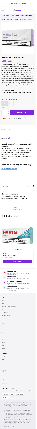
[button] (32, 10)
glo (2, 359)
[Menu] (4, 10)
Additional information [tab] (9, 134)
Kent (2, 339)
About (3, 303)
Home (3, 19)
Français (4, 377)
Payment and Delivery (9, 169)
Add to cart (22, 112)
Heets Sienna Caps (9, 256)
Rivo (2, 345)
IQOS (3, 356)
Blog (2, 300)
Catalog (9, 19)
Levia (3, 342)
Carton (4, 103)
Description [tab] (5, 129)
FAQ (2, 309)
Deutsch (4, 374)
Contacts (4, 312)
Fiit (2, 327)
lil (2, 363)
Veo (2, 333)
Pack (11, 103)
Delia (3, 330)
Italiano (4, 380)
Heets (16, 19)
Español (4, 383)
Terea (3, 324)
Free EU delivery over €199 (13, 118)
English (3, 371)
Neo (2, 336)
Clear (3, 107)
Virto (3, 348)
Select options (17, 262)
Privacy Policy (5, 315)
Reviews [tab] (5, 138)
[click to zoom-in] (17, 38)
